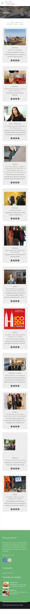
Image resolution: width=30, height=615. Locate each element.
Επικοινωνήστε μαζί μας (8, 555)
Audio (10, 123)
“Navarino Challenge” (15, 50)
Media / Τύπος (17, 123)
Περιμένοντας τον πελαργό (15, 375)
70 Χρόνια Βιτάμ (15, 210)
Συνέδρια (15, 164)
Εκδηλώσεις (15, 47)
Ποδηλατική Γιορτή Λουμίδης (15, 460)
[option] (15, 37)
